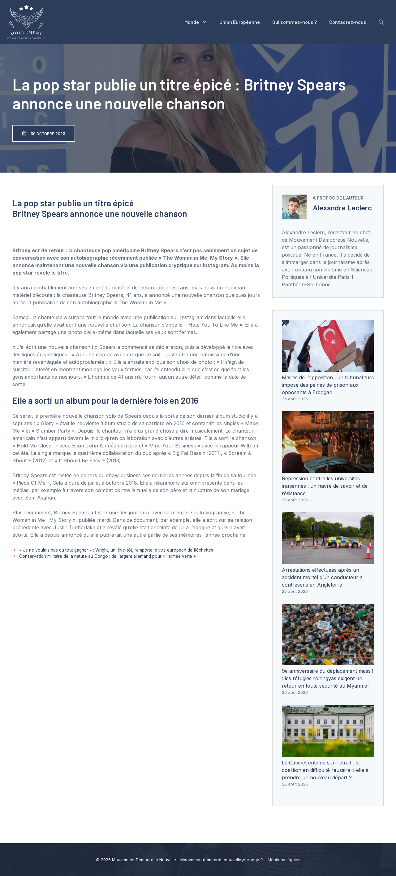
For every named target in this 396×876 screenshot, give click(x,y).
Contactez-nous (347, 22)
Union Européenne (239, 22)
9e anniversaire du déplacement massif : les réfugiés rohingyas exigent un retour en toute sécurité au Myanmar (327, 678)
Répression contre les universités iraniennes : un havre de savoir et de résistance (325, 485)
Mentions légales (284, 859)
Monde (191, 22)
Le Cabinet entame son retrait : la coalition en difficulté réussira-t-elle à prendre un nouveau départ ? (325, 770)
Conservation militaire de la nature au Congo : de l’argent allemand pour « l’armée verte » (107, 556)
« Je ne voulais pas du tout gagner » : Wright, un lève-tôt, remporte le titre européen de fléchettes (116, 550)
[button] (381, 22)
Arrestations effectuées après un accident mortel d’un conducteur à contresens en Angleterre (322, 577)
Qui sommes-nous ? (294, 22)
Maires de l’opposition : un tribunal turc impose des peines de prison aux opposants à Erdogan (328, 384)
